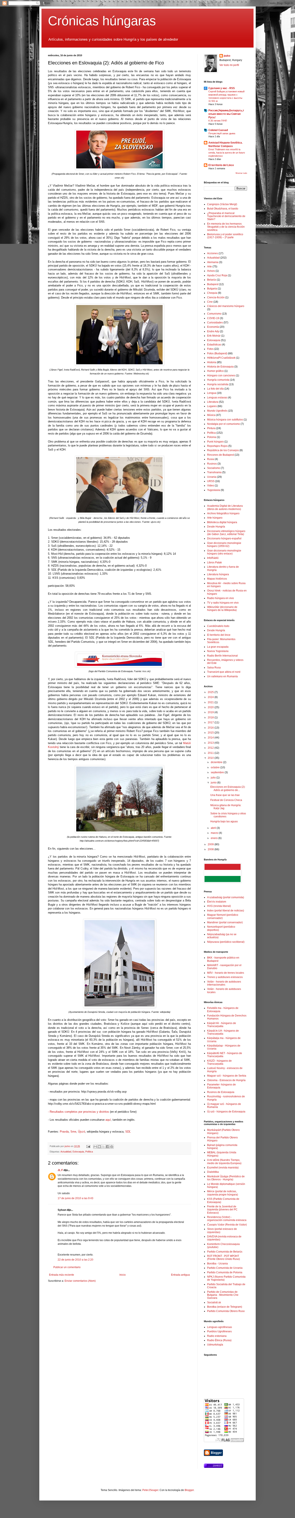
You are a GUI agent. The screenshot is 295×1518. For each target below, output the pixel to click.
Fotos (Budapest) (217, 353)
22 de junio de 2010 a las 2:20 (75, 1259)
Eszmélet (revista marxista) (223, 1167)
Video (210, 485)
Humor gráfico (215, 370)
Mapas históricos (217, 578)
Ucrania (211, 476)
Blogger (189, 1490)
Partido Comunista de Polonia (224, 1272)
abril (214, 827)
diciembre (217, 762)
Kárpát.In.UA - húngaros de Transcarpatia (223, 1032)
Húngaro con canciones (221, 375)
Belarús (211, 279)
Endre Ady (213, 331)
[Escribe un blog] (99, 1146)
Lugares (212, 406)
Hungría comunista (218, 379)
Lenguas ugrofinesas (219, 1327)
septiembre (218, 772)
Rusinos (212, 463)
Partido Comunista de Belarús (224, 1251)
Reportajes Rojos (217, 445)
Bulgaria (212, 288)
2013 (211, 742)
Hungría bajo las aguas (224, 821)
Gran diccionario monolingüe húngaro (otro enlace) (224, 552)
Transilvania (214, 472)
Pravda (64, 1131)
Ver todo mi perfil (229, 65)
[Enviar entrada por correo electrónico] (88, 1146)
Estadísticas (214, 344)
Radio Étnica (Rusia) (219, 1340)
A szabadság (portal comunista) (225, 897)
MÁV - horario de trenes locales (225, 972)
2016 (211, 727)
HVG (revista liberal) (219, 906)
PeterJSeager (150, 1490)
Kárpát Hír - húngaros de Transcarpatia (221, 1025)
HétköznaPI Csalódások (221, 357)
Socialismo (213, 468)
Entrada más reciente (61, 1274)
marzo (215, 832)
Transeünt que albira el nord (223, 671)
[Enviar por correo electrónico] (95, 1146)
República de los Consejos (223, 450)
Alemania (212, 262)
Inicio (122, 1274)
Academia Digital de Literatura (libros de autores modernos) (225, 507)
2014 (211, 737)
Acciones (212, 253)
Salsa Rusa (214, 667)
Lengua (211, 393)
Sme (73, 1131)
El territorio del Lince (221, 165)
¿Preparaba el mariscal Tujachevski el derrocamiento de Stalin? (226, 216)
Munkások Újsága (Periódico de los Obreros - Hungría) (226, 1178)
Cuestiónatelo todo (218, 626)
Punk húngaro (215, 441)
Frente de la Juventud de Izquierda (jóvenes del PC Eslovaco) (222, 1209)
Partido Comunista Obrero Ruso (226, 1311)
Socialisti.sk (214, 1302)
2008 (211, 849)
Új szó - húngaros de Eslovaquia (226, 1111)
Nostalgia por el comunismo (223, 423)
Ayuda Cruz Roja (217, 275)
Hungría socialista (217, 384)
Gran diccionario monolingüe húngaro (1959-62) (224, 545)
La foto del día (215, 388)
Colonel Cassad (218, 130)
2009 (211, 844)
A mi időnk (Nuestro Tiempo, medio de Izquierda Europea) (224, 1161)
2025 (211, 692)
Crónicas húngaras (102, 21)
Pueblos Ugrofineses (219, 1331)
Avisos (211, 270)
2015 (211, 732)
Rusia (210, 459)
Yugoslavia (213, 490)
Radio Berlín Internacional (222, 655)
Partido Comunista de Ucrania (225, 1267)
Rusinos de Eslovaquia (220, 1092)
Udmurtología (215, 1344)
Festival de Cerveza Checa (226, 800)
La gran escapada (217, 646)
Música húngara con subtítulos (225, 419)
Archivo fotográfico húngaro (223, 513)
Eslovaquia (78, 1151)
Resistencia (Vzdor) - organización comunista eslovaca (226, 1219)
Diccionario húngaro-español (224, 538)
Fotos (210, 348)
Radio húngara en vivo (220, 598)
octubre (215, 767)
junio (214, 782)
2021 (211, 702)
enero (214, 838)
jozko (227, 55)
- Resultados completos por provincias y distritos (78, 1111)
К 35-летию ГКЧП (217, 120)
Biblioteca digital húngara (222, 522)
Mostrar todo (241, 173)
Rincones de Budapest (220, 454)
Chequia (212, 292)
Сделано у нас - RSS (221, 88)
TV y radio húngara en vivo (223, 602)
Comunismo (214, 313)
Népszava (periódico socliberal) (225, 941)
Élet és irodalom (216, 901)
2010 (211, 757)
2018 (211, 717)
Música (211, 415)
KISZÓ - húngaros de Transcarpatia (219, 1062)
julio (213, 777)
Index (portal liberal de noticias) (225, 910)
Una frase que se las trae (225, 795)
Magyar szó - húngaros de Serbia (226, 1075)
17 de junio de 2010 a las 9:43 (75, 1198)
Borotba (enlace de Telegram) (224, 1306)
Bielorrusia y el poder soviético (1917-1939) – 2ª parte (225, 236)
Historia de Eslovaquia (220, 366)
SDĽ (128, 1131)
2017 (211, 722)
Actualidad (65, 1151)
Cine (210, 301)
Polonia (211, 437)
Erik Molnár (213, 335)
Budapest (212, 284)
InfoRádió (213, 557)
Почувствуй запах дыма (221, 133)
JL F (60, 1170)
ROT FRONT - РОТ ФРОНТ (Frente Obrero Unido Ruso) (223, 1257)
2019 (211, 712)
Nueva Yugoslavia (217, 651)
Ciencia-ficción (216, 297)
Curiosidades (215, 322)
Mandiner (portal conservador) (225, 922)
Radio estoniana (217, 1335)
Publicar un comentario (67, 1267)
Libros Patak (214, 562)
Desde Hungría (216, 526)
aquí (108, 1119)
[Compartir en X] (103, 1146)
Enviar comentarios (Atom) (80, 1280)
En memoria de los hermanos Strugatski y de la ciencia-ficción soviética (226, 227)
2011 (211, 752)
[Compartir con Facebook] (107, 1146)
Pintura (211, 428)
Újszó (81, 1131)
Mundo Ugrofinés (217, 410)
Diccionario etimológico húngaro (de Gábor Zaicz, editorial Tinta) (226, 533)
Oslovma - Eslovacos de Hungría (226, 1080)
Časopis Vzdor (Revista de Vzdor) (227, 1224)
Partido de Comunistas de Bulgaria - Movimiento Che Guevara (222, 1295)
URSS (210, 481)
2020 (211, 707)
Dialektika (213, 1171)
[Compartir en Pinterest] (111, 1146)
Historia (211, 362)
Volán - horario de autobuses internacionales (224, 983)
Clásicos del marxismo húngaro (225, 306)
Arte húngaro (214, 517)
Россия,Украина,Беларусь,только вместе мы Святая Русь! (226, 114)
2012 (211, 747)
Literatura (212, 401)
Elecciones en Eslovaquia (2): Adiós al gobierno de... (227, 788)
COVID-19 (213, 318)
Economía (213, 326)
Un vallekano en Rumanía (222, 676)
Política (89, 1151)
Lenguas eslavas (217, 397)
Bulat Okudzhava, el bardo (222, 208)
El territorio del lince (218, 634)
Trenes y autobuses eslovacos (225, 977)
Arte (209, 266)
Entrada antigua (180, 1274)
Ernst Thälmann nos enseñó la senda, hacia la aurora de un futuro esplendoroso (226, 152)
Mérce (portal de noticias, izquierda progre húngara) (222, 1193)
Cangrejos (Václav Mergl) (222, 204)
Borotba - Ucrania (217, 1263)
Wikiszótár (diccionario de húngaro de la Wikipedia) (222, 609)
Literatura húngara (218, 574)
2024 (211, 697)
